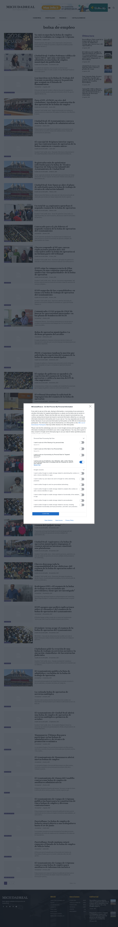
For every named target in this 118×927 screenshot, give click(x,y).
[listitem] (59, 438)
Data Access (59, 520)
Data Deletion (49, 520)
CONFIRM (45, 513)
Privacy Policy (69, 520)
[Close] (91, 407)
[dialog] (59, 463)
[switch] (81, 442)
